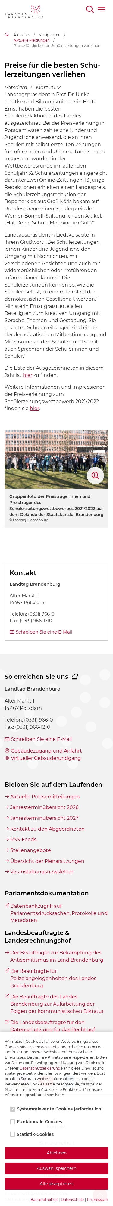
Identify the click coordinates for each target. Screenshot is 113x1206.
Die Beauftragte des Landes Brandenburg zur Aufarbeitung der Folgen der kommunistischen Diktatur (57, 1004)
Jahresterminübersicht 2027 (44, 818)
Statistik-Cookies (35, 1134)
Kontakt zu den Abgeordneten (47, 829)
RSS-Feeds (23, 839)
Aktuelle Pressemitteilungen (45, 797)
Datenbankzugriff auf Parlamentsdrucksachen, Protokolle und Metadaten (59, 913)
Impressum (97, 1199)
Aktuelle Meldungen (32, 40)
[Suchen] (90, 10)
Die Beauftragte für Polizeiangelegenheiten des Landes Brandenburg (53, 978)
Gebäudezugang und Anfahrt (46, 751)
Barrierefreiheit (44, 1199)
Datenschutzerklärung (40, 1068)
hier (27, 375)
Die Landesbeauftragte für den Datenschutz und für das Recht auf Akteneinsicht (52, 1029)
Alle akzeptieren (56, 1183)
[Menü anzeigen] (102, 10)
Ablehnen (57, 1153)
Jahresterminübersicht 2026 (44, 807)
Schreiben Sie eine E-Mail (44, 632)
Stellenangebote (30, 850)
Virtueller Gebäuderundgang (46, 758)
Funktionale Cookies (39, 1121)
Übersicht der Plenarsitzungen (47, 861)
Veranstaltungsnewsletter (41, 872)
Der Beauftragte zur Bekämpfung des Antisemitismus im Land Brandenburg (56, 956)
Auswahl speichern (56, 1168)
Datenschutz (72, 1199)
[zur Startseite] (24, 13)
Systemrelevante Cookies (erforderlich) (60, 1109)
